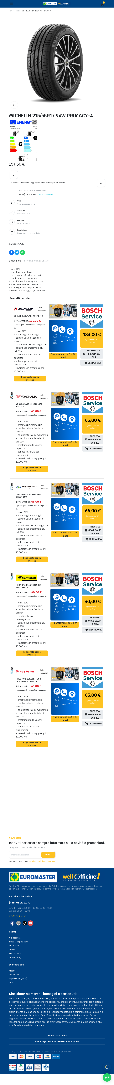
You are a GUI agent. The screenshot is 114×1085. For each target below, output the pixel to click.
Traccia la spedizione (19, 941)
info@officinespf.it (18, 916)
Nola (11, 982)
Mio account (14, 938)
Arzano (12, 971)
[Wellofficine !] (57, 3)
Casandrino (14, 974)
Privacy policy (15, 953)
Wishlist (12, 949)
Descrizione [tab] (15, 260)
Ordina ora (94, 362)
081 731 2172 (62, 339)
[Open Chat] (107, 1067)
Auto (18, 11)
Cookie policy (15, 957)
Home (11, 11)
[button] (14, 105)
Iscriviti (48, 854)
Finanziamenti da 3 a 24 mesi (63, 356)
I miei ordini (14, 945)
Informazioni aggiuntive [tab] (36, 260)
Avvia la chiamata (46, 195)
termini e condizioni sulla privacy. (42, 861)
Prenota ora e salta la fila (94, 354)
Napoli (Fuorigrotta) (18, 978)
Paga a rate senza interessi (30, 378)
